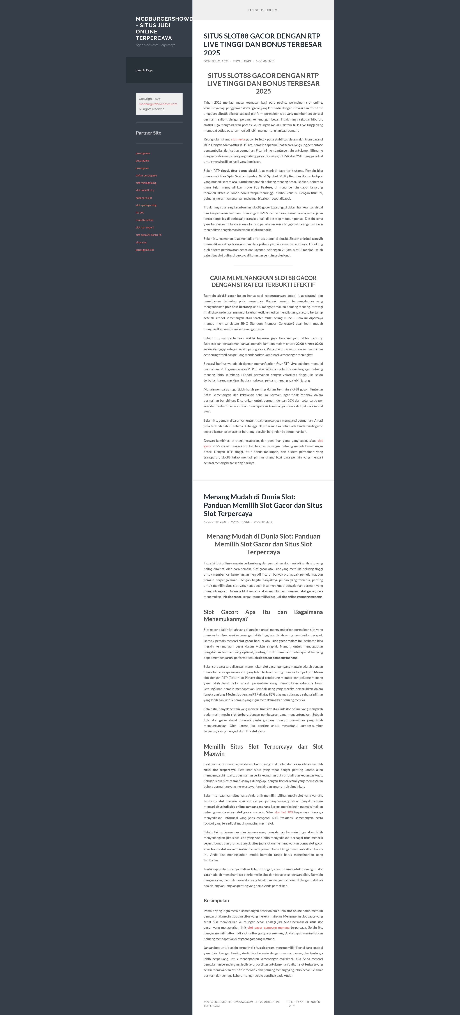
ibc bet (140, 212)
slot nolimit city (145, 190)
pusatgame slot (145, 249)
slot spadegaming (146, 205)
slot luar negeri (145, 227)
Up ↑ (292, 1005)
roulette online (144, 220)
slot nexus (238, 139)
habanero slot (144, 197)
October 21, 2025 (216, 61)
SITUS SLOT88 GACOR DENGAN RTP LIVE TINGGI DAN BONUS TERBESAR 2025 (263, 44)
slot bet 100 (284, 812)
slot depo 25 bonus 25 (149, 234)
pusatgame (142, 160)
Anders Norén (310, 1001)
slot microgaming (146, 182)
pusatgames (143, 153)
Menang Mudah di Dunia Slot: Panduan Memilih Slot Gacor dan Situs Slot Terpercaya (263, 505)
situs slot (141, 242)
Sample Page (144, 70)
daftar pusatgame (146, 175)
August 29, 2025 (215, 521)
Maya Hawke (242, 61)
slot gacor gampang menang (268, 927)
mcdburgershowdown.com (158, 104)
